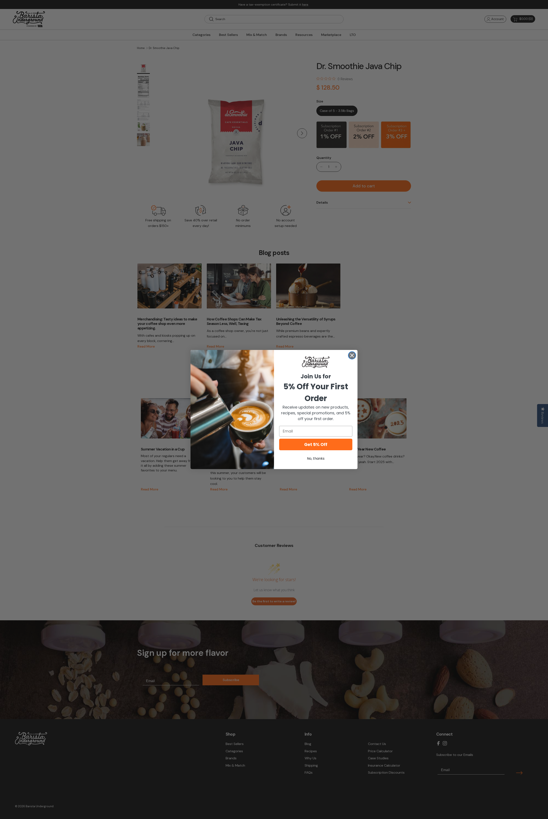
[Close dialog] (352, 355)
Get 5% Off (315, 444)
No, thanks (316, 458)
